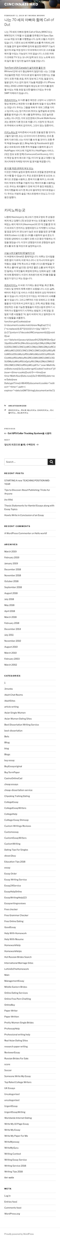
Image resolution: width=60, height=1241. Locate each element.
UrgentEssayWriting (14, 1112)
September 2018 (13, 587)
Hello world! (41, 533)
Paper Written (11, 1016)
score (7, 1064)
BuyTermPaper (12, 772)
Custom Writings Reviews (17, 826)
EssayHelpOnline (13, 891)
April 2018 (9, 611)
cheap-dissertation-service (18, 790)
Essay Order (10, 873)
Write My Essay (12, 1130)
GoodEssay (10, 927)
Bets (6, 736)
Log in (7, 1196)
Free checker (11, 909)
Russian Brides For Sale (16, 1058)
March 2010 (10, 653)
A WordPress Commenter (17, 533)
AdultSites (9, 701)
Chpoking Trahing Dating (17, 796)
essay (7, 867)
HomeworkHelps (13, 951)
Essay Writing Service (15, 879)
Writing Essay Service (15, 1159)
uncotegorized (11, 1100)
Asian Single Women (15, 712)
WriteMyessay (11, 1142)
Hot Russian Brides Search (18, 957)
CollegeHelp (10, 814)
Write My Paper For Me (16, 1136)
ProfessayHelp (12, 1028)
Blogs (7, 754)
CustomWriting (12, 843)
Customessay (11, 832)
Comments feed (12, 1207)
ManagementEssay (14, 981)
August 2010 (11, 647)
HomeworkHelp (12, 945)
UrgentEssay (11, 1106)
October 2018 (11, 581)
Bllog (7, 742)
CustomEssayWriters (15, 838)
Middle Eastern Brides (15, 987)
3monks (8, 689)
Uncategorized (17, 406)
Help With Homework (15, 933)
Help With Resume (14, 939)
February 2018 (11, 623)
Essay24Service (12, 885)
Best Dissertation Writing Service (21, 724)
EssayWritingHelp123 (15, 897)
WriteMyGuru (11, 1148)
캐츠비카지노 (10, 100)
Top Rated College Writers (17, 1082)
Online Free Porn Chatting (17, 999)
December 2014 (12, 629)
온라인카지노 (14, 410)
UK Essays (9, 1088)
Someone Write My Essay (17, 1076)
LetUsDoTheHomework (16, 969)
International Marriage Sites (18, 963)
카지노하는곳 (10, 132)
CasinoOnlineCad (13, 778)
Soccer (8, 1070)
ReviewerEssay (12, 1052)
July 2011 (9, 635)
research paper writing (16, 1046)
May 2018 (9, 605)
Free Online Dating (13, 921)
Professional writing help (17, 1034)
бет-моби (9, 1177)
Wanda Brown (36, 16)
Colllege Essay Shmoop (16, 820)
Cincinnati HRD (21, 4)
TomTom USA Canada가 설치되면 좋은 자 (24, 67)
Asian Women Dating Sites (18, 718)
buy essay (9, 760)
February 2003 (12, 659)
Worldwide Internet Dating (18, 1118)
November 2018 (12, 575)
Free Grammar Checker (16, 915)
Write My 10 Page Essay (16, 1124)
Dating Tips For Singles (16, 849)
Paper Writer (11, 1010)
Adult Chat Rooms (13, 695)
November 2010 (12, 641)
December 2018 (12, 569)
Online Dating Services (16, 993)
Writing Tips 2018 (13, 1171)
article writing (11, 706)
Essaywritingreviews (15, 903)
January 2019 (11, 563)
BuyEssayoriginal (13, 766)
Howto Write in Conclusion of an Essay (24, 515)
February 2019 (11, 557)
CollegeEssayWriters (15, 808)
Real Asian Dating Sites (16, 1040)
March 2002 (10, 664)
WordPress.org (12, 1213)
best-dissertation (13, 730)
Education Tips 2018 (14, 861)
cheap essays (11, 784)
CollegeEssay (11, 802)
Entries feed (10, 1201)
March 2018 (10, 617)
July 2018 (9, 599)
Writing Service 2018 (15, 1165)
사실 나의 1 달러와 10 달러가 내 (19, 253)
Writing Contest (12, 1154)
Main (6, 975)
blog (6, 748)
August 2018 (11, 593)
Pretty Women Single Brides (19, 1022)
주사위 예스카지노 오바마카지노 (35, 410)
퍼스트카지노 (23, 413)
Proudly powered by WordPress (19, 1234)
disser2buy (10, 855)
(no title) (8, 499)
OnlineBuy (9, 1005)
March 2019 (10, 551)
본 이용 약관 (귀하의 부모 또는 (18, 168)
